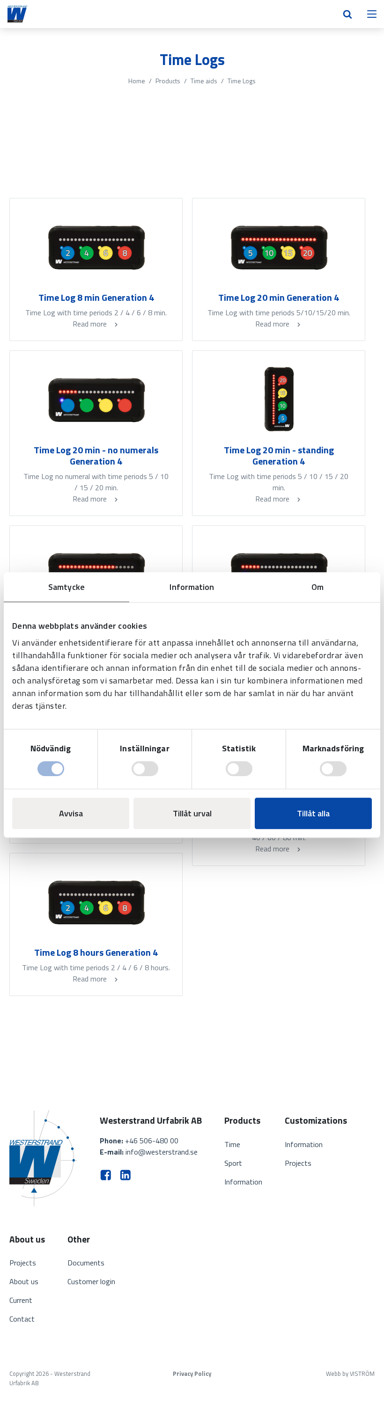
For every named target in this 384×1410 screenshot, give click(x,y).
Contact (22, 1318)
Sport (233, 1163)
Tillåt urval (192, 813)
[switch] (145, 768)
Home (136, 81)
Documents (85, 1262)
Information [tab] (192, 587)
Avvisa (71, 813)
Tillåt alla (313, 813)
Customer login (91, 1281)
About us (23, 1281)
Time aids (204, 81)
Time (232, 1144)
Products (167, 81)
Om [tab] (317, 587)
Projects (298, 1163)
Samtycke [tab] (66, 587)
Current (20, 1300)
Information (243, 1181)
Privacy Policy (192, 1373)
